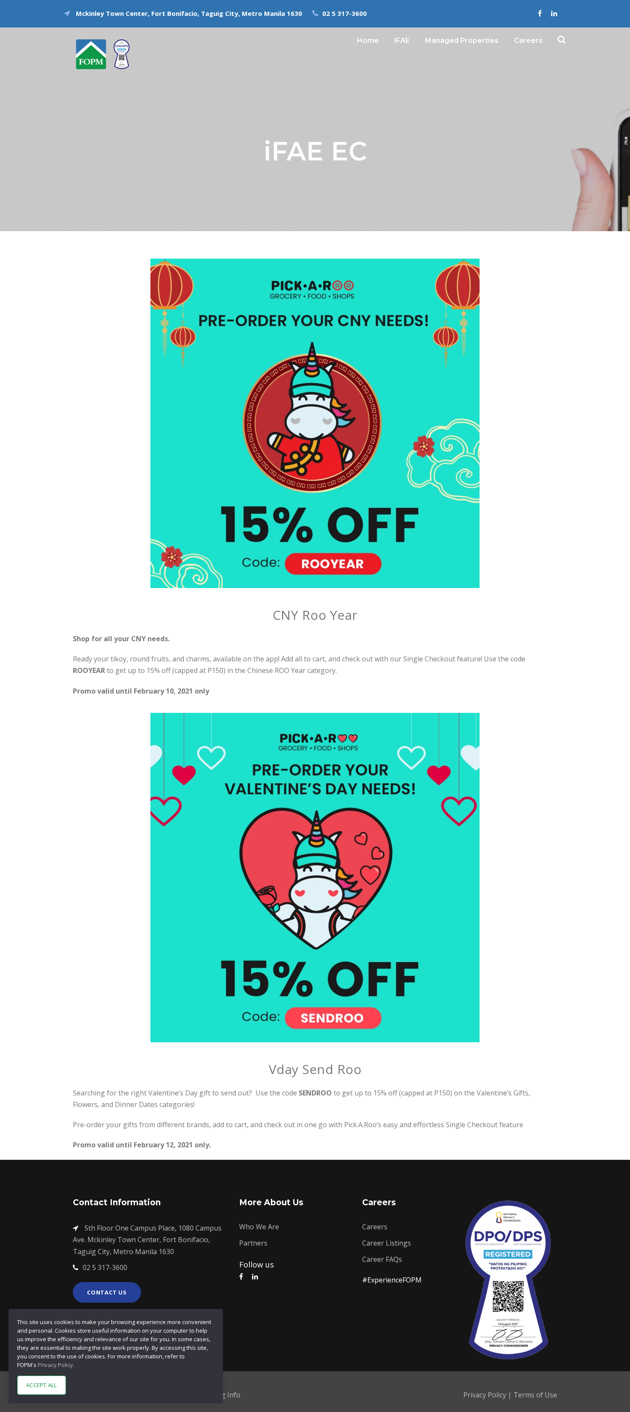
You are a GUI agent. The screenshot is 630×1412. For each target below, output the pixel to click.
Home (368, 40)
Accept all (41, 1385)
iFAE (402, 40)
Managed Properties (461, 40)
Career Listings (386, 1243)
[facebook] (540, 13)
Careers (528, 40)
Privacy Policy (485, 1395)
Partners (253, 1243)
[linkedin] (554, 13)
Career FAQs (382, 1259)
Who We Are (259, 1226)
